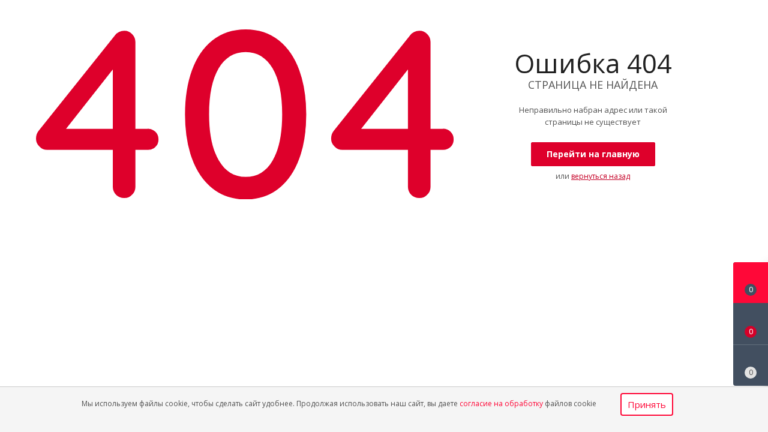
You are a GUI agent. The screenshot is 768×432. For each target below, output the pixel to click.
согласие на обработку (501, 403)
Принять (647, 404)
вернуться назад (600, 176)
